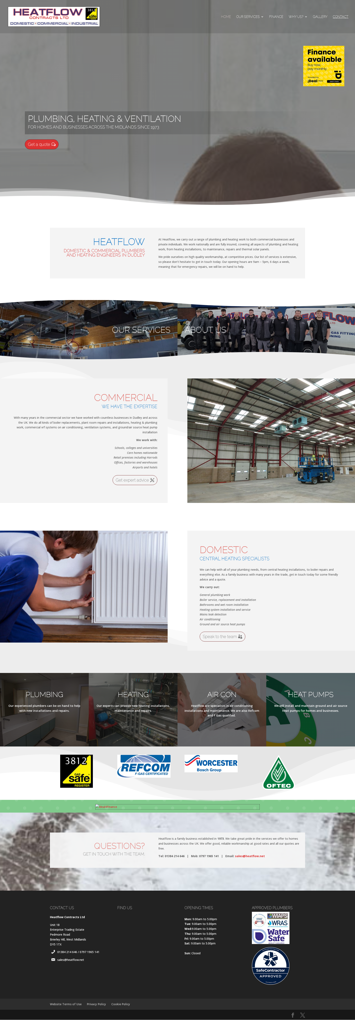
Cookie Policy (120, 1004)
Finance (276, 16)
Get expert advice (132, 480)
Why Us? (296, 16)
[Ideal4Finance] (106, 807)
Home (226, 16)
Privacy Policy (96, 1004)
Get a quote (39, 144)
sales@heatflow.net (250, 856)
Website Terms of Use (66, 1004)
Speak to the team (220, 636)
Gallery (320, 16)
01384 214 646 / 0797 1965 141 (78, 952)
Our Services (248, 16)
